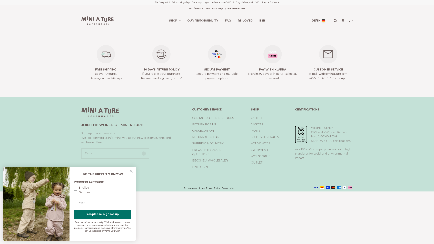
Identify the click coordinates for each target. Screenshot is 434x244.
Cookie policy (228, 188)
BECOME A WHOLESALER (210, 160)
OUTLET (257, 118)
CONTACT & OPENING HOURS (213, 118)
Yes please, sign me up (102, 214)
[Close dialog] (131, 171)
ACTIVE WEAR (261, 143)
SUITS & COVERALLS (265, 137)
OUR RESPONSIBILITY (202, 20)
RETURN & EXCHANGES (208, 137)
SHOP (173, 20)
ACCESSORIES (260, 156)
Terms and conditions (194, 188)
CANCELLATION (203, 130)
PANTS (255, 130)
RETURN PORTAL (204, 124)
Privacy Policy (213, 188)
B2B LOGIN (200, 167)
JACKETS (257, 124)
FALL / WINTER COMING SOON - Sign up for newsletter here (217, 8)
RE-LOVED (245, 20)
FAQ (228, 20)
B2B (262, 20)
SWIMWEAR (259, 149)
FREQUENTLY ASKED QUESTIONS (207, 152)
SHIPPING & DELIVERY (207, 143)
